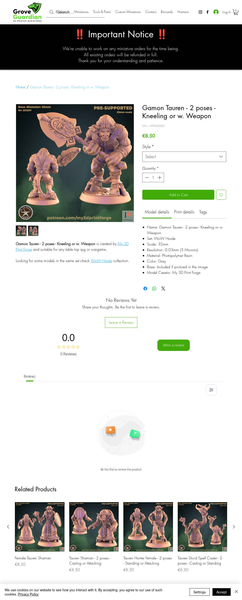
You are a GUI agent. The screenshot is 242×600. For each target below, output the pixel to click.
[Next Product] (234, 527)
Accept (221, 592)
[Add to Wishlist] (221, 195)
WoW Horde (101, 260)
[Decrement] (146, 177)
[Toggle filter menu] (211, 389)
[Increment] (160, 177)
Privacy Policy (28, 594)
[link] (157, 212)
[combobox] (184, 156)
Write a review (173, 345)
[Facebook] (207, 12)
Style (148, 146)
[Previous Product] (8, 527)
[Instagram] (200, 12)
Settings (200, 592)
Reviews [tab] (29, 376)
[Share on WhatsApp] (154, 288)
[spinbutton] (153, 177)
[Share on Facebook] (145, 288)
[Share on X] (163, 288)
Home (20, 87)
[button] (236, 12)
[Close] (236, 592)
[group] (121, 540)
